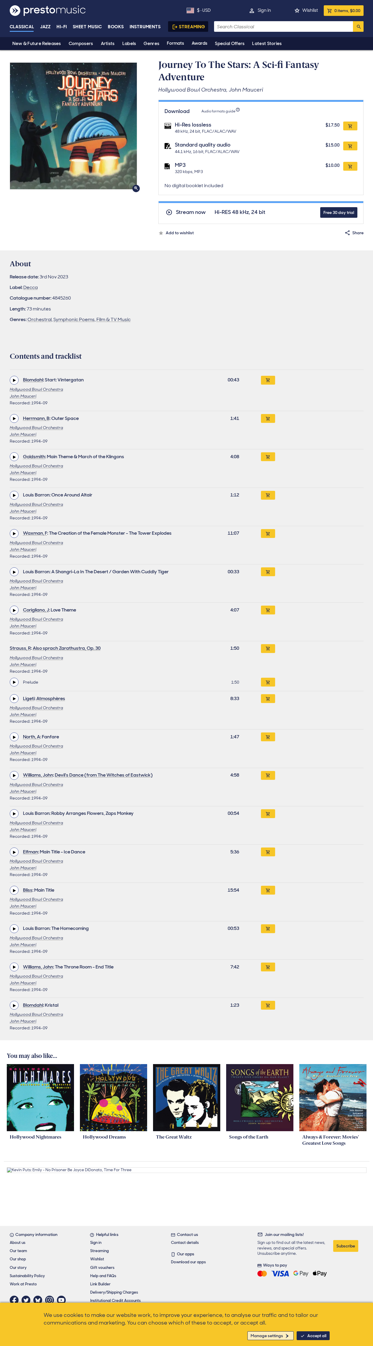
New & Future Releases (36, 43)
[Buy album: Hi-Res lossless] (350, 126)
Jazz (45, 27)
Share (358, 232)
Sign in (264, 10)
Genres (151, 43)
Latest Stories (267, 43)
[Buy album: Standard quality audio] (350, 146)
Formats (175, 43)
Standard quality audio (203, 144)
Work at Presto (23, 1284)
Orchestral (39, 319)
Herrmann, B (36, 418)
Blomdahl (33, 380)
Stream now (191, 212)
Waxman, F (35, 533)
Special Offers (229, 43)
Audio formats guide (218, 111)
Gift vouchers (102, 1267)
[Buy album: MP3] (350, 166)
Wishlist (310, 10)
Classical (22, 27)
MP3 (180, 165)
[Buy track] (268, 682)
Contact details (185, 1242)
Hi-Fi (62, 27)
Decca (30, 287)
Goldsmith (34, 456)
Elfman (30, 852)
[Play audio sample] (14, 380)
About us (17, 1242)
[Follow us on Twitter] (27, 1300)
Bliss (27, 890)
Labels (129, 43)
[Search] (358, 26)
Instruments (145, 27)
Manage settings (267, 1335)
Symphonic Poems (74, 319)
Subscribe (345, 1246)
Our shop (18, 1259)
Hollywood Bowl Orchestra (36, 389)
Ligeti (28, 698)
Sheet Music (87, 27)
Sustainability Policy (27, 1275)
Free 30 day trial (338, 212)
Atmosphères (50, 698)
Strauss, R (20, 648)
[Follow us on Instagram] (51, 1300)
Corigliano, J (36, 610)
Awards (199, 43)
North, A (31, 737)
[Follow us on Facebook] (16, 1300)
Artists (108, 43)
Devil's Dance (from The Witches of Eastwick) (104, 775)
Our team (18, 1250)
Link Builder (100, 1284)
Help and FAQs (103, 1275)
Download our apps (188, 1261)
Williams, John (38, 775)
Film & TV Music (113, 319)
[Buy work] (268, 380)
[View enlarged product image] (73, 126)
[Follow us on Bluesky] (39, 1300)
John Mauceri (23, 396)
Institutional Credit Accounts (115, 1300)
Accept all (316, 1335)
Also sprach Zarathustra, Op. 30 (67, 648)
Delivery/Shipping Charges (114, 1292)
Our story (18, 1267)
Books (116, 27)
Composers (81, 43)
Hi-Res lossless (193, 124)
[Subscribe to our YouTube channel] (63, 1300)
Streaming (192, 27)
